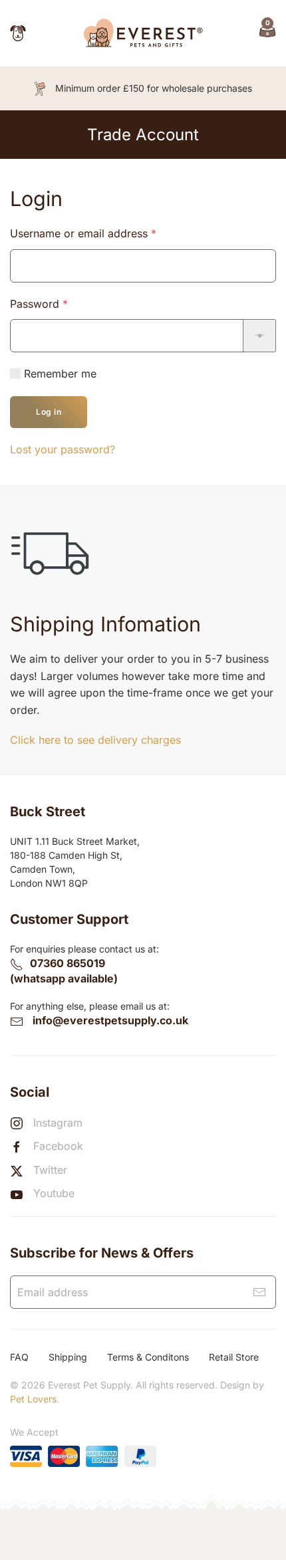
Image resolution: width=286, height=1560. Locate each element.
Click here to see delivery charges (95, 739)
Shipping (68, 1357)
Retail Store (234, 1357)
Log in (48, 412)
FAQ (19, 1357)
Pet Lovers (33, 1398)
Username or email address (105, 233)
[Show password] (259, 335)
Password (61, 303)
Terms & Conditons (148, 1357)
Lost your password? (62, 449)
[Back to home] (143, 33)
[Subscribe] (259, 1292)
